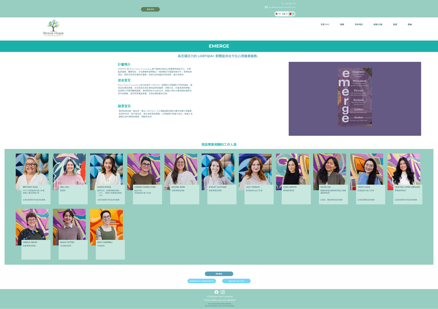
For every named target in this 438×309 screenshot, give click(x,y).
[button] (325, 24)
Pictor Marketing (226, 304)
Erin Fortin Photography (226, 306)
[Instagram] (222, 292)
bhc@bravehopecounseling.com (282, 7)
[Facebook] (216, 292)
